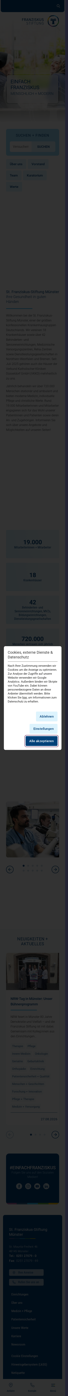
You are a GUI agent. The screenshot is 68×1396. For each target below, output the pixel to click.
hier (24, 697)
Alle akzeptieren (41, 741)
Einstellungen (43, 729)
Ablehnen (47, 717)
